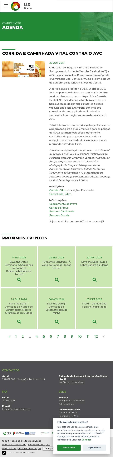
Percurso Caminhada (61, 211)
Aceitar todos (69, 447)
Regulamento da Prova (63, 204)
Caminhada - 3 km (60, 194)
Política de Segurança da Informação (21, 448)
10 (80, 336)
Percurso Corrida (59, 215)
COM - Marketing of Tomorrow (21, 453)
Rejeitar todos (94, 447)
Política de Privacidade (14, 444)
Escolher (86, 439)
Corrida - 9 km (57, 190)
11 (88, 336)
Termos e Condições (39, 444)
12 (96, 336)
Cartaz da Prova (59, 207)
